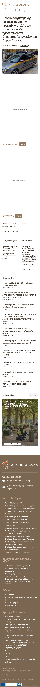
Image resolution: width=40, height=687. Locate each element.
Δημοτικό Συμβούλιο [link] (27, 264)
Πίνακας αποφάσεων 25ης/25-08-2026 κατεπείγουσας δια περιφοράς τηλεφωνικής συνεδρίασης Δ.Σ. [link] (17, 331)
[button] (30, 395)
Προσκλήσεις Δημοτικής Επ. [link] (7, 255)
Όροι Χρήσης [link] (7, 675)
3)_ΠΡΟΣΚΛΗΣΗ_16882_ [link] (10, 144)
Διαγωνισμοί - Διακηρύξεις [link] (10, 45)
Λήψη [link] (23, 144)
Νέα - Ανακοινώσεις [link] (8, 253)
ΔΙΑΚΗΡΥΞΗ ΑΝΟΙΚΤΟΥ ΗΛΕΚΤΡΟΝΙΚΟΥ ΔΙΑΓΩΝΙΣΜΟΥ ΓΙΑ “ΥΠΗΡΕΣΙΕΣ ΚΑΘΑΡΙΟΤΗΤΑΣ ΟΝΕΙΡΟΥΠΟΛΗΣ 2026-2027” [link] (19, 295)
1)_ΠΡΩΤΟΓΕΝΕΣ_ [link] (8, 216)
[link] (15, 5)
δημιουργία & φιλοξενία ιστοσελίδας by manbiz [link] (18, 679)
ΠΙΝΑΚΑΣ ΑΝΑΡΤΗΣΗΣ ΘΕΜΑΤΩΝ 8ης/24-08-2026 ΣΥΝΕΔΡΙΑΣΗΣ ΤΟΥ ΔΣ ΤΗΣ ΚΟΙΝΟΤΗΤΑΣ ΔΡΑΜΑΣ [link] (19, 352)
